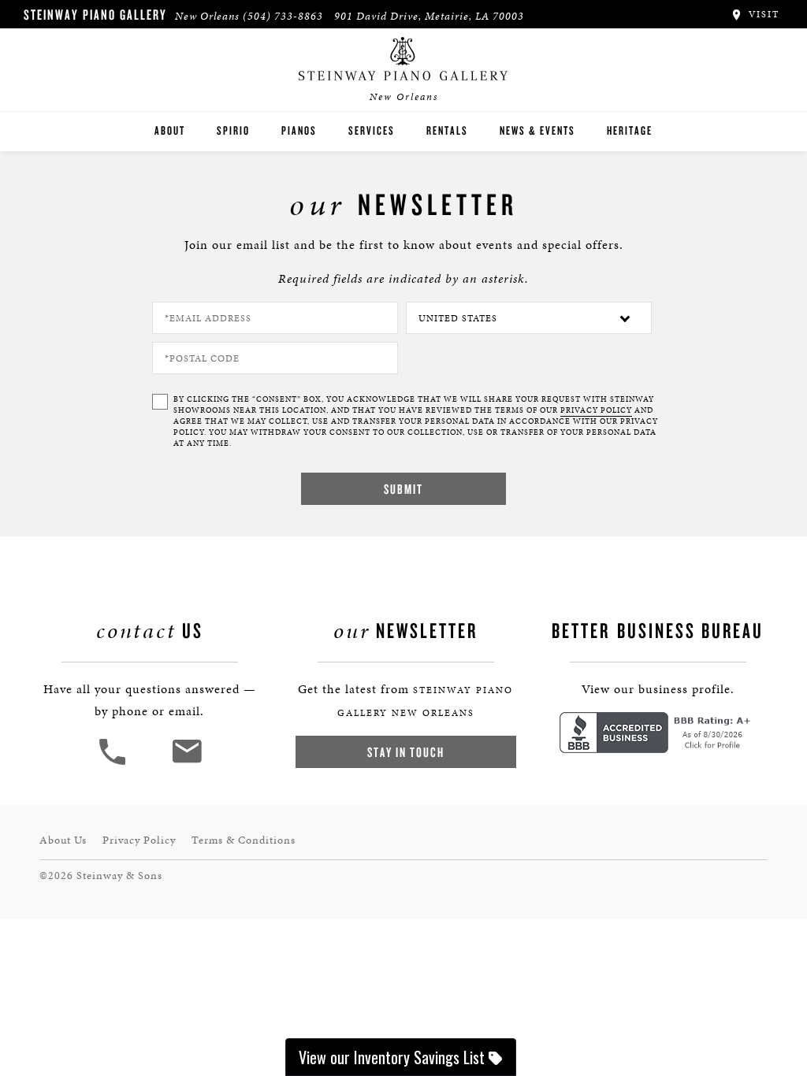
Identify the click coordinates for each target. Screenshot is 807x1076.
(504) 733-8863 (283, 16)
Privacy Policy (139, 840)
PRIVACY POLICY (596, 410)
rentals (447, 130)
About (169, 130)
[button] (114, 763)
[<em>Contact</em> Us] (186, 763)
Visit (762, 14)
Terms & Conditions (244, 840)
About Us (63, 840)
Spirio (233, 130)
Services (371, 130)
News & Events (537, 130)
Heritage (630, 130)
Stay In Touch (405, 752)
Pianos (299, 130)
